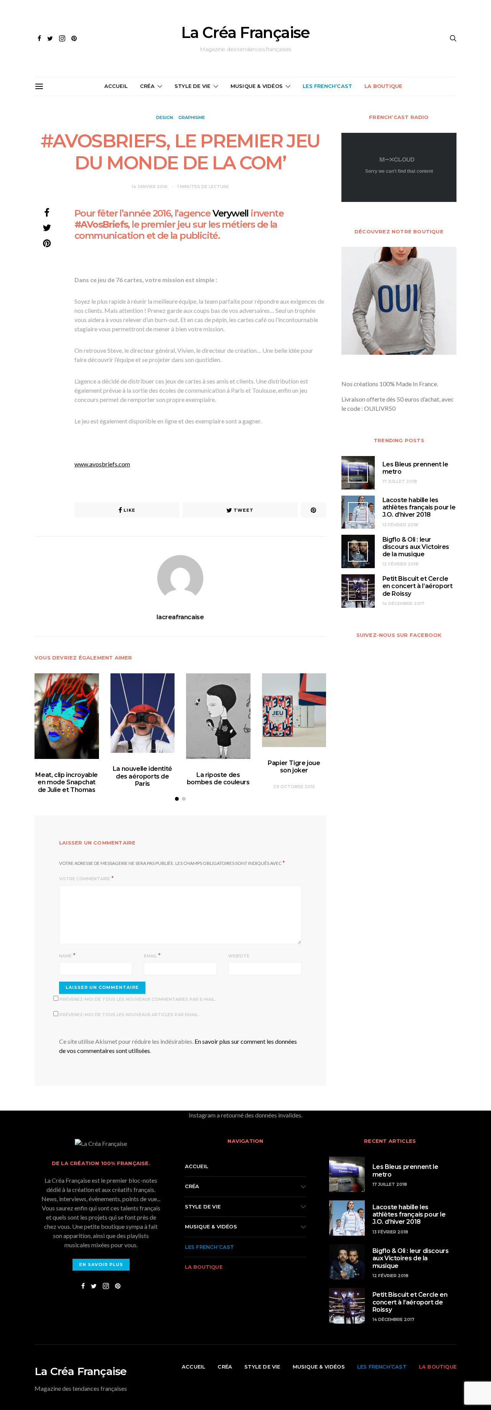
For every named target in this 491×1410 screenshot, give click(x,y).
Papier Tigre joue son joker (294, 766)
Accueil (116, 86)
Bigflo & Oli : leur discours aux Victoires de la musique (415, 547)
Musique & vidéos (257, 86)
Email (150, 956)
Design (164, 117)
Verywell (231, 213)
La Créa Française (245, 32)
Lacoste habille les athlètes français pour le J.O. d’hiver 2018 (419, 507)
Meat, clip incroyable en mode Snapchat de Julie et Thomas (66, 782)
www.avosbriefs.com (102, 464)
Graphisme (191, 117)
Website (238, 956)
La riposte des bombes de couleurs (218, 778)
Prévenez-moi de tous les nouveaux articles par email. (129, 1014)
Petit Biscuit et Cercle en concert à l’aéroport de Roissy (417, 586)
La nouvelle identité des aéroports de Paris (142, 776)
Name (65, 956)
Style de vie (192, 86)
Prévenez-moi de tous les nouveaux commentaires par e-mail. (137, 999)
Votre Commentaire (84, 878)
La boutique (383, 86)
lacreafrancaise (180, 617)
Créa (147, 86)
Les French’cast (327, 86)
